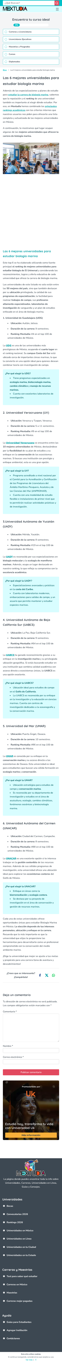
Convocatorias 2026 (17, 1214)
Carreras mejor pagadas (19, 1301)
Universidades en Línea (19, 1238)
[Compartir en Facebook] (39, 975)
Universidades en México (20, 1230)
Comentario (10, 1011)
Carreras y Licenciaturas (20, 31)
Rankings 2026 (15, 1222)
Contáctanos (13, 1338)
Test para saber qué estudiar (22, 1276)
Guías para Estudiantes (19, 1322)
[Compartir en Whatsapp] (53, 975)
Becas (10, 1206)
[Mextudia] (15, 9)
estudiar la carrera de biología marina (28, 94)
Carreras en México (17, 1284)
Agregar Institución (17, 1330)
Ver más (29, 1360)
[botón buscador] (57, 3)
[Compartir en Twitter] (46, 975)
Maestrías (12, 1292)
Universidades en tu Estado (21, 1255)
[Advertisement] (31, 213)
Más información (31, 1135)
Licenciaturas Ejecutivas (20, 39)
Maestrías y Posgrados (19, 46)
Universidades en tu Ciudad (21, 1247)
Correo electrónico (13, 1057)
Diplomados (14, 61)
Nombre (8, 1046)
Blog (5, 70)
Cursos (12, 54)
